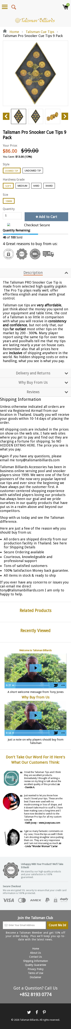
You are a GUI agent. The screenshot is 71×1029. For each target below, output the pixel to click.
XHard (49, 185)
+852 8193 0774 (35, 994)
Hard (36, 185)
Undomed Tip (33, 170)
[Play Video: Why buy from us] (36, 715)
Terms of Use (35, 973)
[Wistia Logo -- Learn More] (55, 685)
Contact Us (35, 956)
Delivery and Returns (33, 373)
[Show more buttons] (62, 685)
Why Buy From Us (33, 382)
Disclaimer (35, 977)
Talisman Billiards (29, 1020)
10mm (8, 201)
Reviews (33, 392)
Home (14, 32)
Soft (8, 186)
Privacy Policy (36, 969)
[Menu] (5, 6)
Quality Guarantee (35, 964)
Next (65, 116)
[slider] (31, 685)
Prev (6, 116)
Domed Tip (11, 170)
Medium (22, 185)
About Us (35, 952)
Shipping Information (35, 960)
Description (33, 272)
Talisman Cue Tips (40, 32)
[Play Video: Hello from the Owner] (36, 668)
